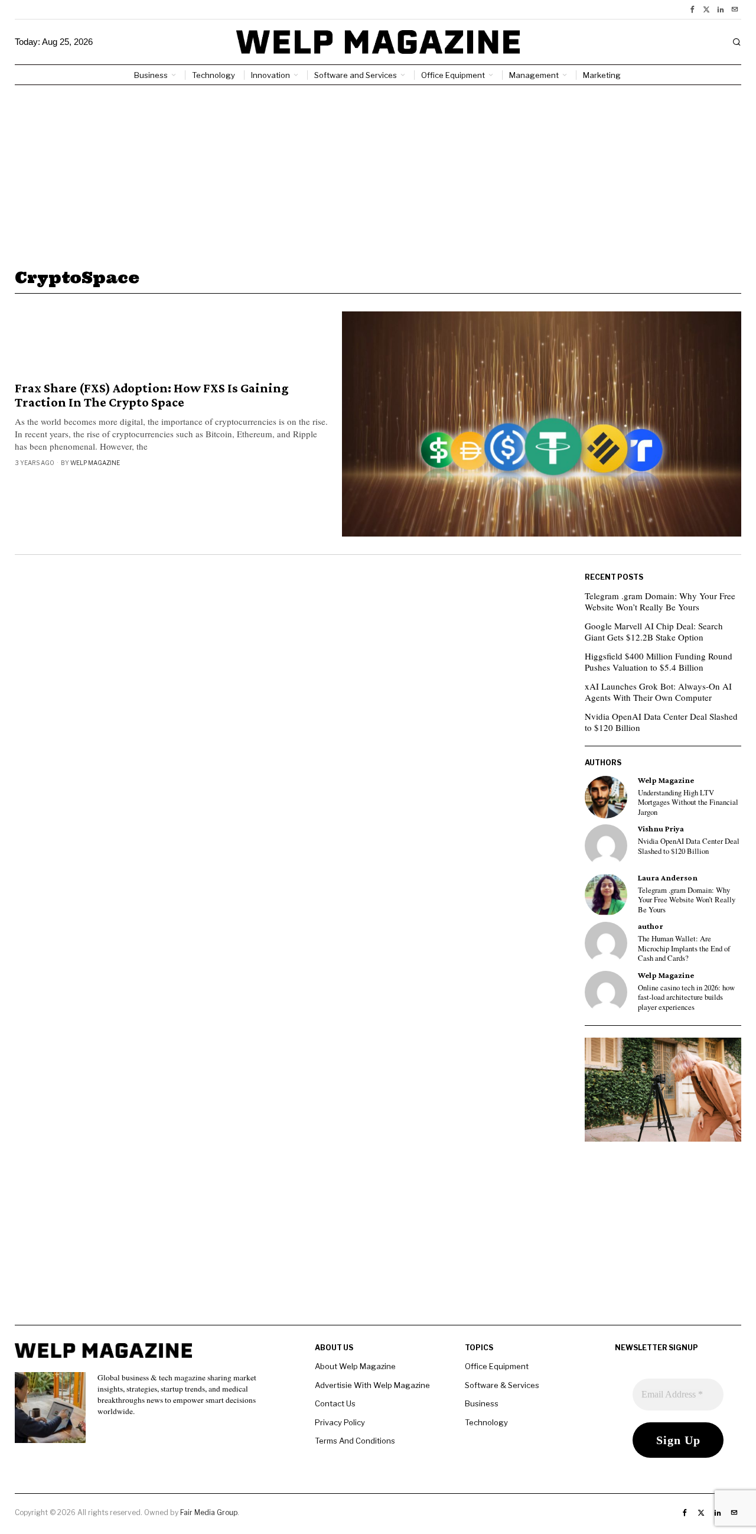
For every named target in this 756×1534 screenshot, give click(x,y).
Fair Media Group (208, 1512)
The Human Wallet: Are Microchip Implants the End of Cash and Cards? (684, 948)
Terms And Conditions (355, 1440)
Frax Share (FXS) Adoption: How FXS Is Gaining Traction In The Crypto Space (152, 395)
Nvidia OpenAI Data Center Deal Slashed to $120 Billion (661, 722)
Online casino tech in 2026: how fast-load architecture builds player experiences (686, 997)
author (650, 926)
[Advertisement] (378, 173)
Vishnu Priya (661, 828)
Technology (486, 1422)
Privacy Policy (340, 1422)
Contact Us (335, 1403)
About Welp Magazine (355, 1366)
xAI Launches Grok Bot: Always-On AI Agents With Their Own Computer (658, 692)
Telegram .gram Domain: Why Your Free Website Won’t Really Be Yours (660, 601)
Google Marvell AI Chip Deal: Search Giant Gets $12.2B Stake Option (654, 632)
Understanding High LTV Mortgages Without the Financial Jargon (688, 802)
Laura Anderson (668, 877)
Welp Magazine (95, 462)
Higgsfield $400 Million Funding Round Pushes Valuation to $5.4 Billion (658, 662)
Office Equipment (497, 1366)
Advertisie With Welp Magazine (372, 1385)
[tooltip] (692, 9)
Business (481, 1403)
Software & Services (502, 1385)
